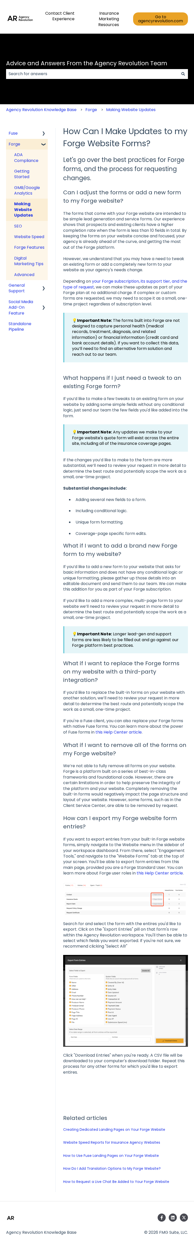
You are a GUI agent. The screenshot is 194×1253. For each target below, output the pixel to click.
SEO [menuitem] (18, 226)
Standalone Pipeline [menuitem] (20, 326)
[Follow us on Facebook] (162, 1218)
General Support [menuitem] (17, 288)
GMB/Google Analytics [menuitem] (27, 190)
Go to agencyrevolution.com (160, 19)
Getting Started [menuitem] (21, 174)
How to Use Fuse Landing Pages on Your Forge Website (111, 1155)
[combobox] (92, 74)
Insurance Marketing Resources (108, 19)
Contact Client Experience (60, 16)
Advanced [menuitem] (24, 275)
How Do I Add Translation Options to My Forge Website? (112, 1168)
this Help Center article (118, 732)
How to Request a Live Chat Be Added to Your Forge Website (116, 1181)
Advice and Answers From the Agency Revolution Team (86, 63)
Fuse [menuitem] (13, 133)
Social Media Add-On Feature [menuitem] (21, 307)
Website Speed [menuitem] (29, 237)
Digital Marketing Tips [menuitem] (28, 261)
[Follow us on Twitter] (184, 1218)
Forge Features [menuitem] (29, 247)
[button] (44, 134)
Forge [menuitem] (14, 144)
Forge (91, 110)
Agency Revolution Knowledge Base (41, 110)
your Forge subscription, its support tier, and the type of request (125, 284)
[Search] (183, 74)
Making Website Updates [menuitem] (23, 209)
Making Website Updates (131, 110)
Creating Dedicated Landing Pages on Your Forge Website (114, 1129)
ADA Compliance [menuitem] (26, 157)
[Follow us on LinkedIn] (173, 1218)
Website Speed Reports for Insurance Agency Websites (111, 1142)
